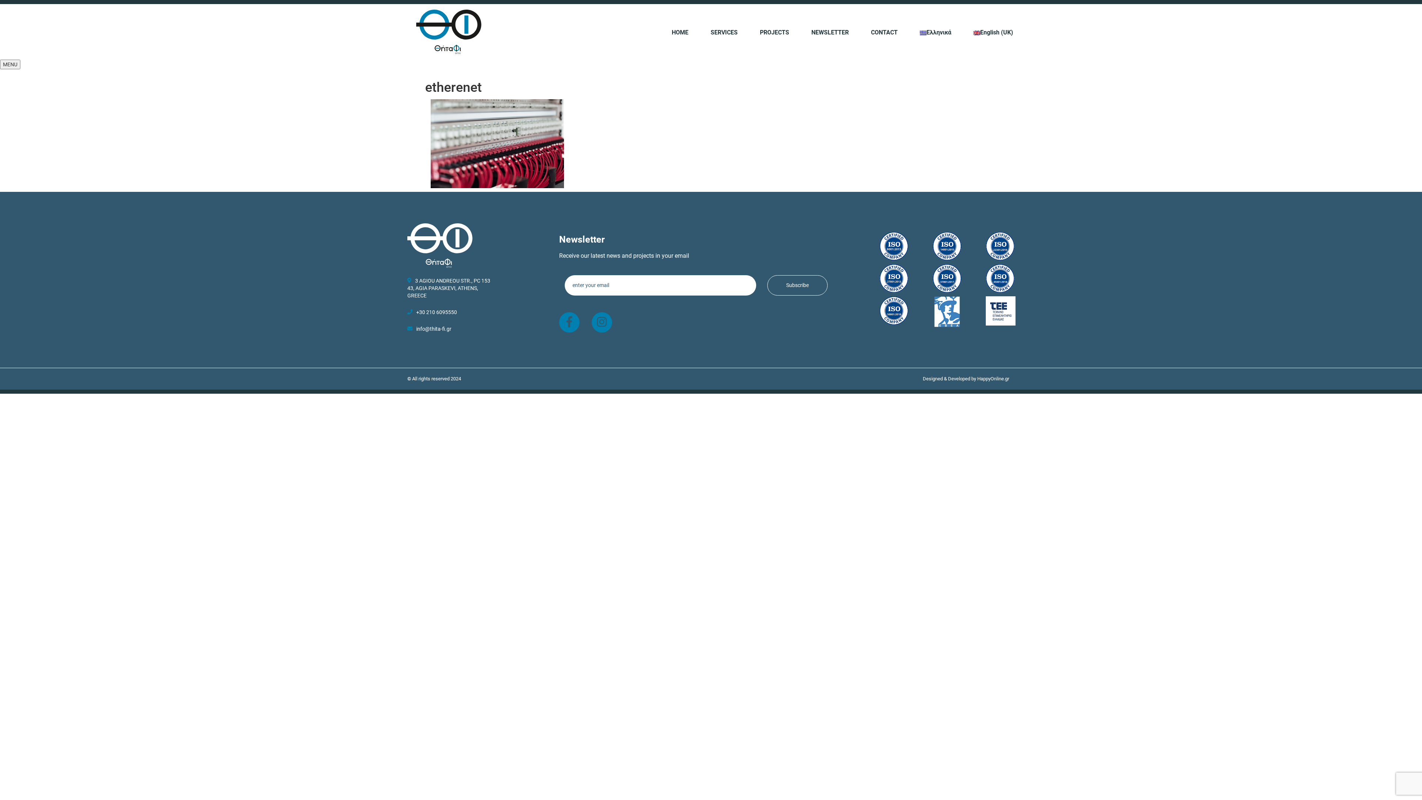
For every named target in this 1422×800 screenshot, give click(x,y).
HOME (680, 32)
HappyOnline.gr (993, 378)
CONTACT (884, 32)
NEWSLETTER (830, 32)
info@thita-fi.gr (433, 329)
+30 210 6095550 (436, 312)
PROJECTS (774, 32)
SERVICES (724, 32)
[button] (10, 64)
